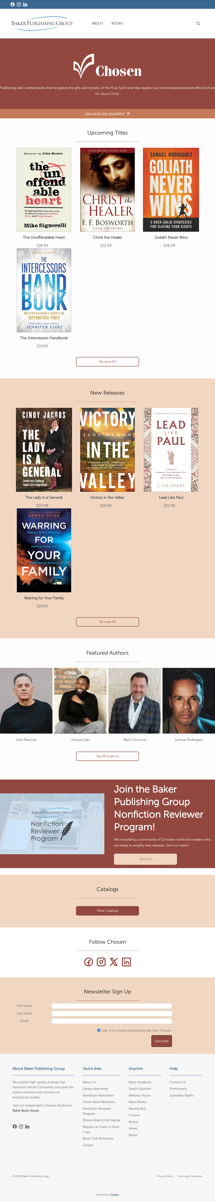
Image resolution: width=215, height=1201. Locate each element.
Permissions (178, 1089)
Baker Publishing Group (35, 1176)
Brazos (133, 1122)
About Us (89, 1082)
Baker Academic (140, 1082)
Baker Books (137, 1102)
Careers (88, 1145)
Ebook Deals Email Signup (101, 1120)
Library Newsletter (95, 1089)
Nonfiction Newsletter (98, 1095)
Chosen (134, 1115)
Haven (133, 1128)
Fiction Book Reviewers (99, 1102)
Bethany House (139, 1095)
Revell (133, 1135)
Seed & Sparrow (140, 1089)
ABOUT (97, 23)
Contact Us (178, 1082)
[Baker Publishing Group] (41, 23)
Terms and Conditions (190, 1176)
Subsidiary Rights (182, 1095)
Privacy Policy (165, 1176)
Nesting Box (137, 1109)
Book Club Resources (98, 1138)
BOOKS (117, 23)
